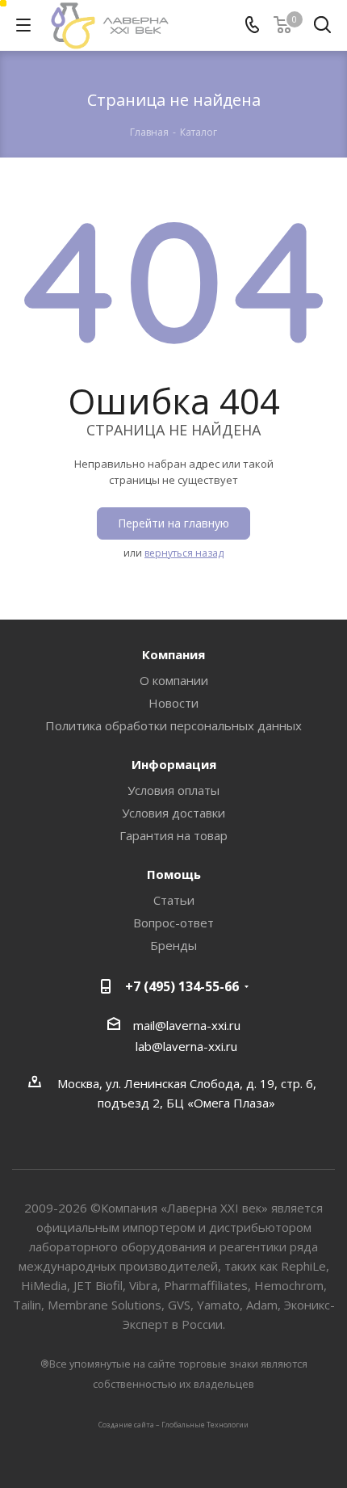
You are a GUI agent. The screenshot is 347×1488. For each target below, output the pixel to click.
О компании (174, 680)
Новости (173, 703)
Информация (174, 764)
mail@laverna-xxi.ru (186, 1025)
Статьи (173, 900)
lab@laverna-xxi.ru (186, 1046)
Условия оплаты (173, 790)
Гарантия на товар (173, 835)
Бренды (173, 945)
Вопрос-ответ (173, 922)
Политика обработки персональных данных (173, 725)
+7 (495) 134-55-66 (182, 986)
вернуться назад (184, 553)
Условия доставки (173, 813)
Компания (173, 654)
